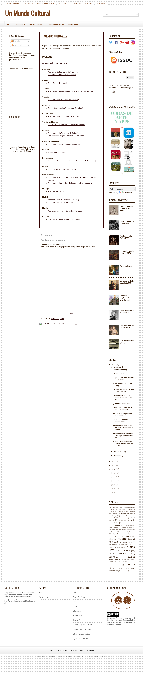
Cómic (75, 606)
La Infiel (122, 516)
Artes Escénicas (79, 597)
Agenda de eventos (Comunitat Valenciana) (64, 144)
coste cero (120, 547)
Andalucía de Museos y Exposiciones (62, 75)
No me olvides (126, 266)
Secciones (20, 24)
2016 (113, 477)
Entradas (17, 41)
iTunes (111, 561)
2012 (113, 461)
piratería (120, 568)
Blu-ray (113, 509)
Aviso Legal (63, 4)
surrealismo (124, 571)
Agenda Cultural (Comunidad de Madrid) (63, 200)
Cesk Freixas (131, 509)
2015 (113, 473)
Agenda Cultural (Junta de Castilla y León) (64, 116)
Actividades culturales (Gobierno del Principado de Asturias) (70, 91)
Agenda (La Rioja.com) (56, 191)
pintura (130, 564)
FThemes (47, 656)
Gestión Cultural (36, 24)
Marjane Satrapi (121, 518)
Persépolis (129, 525)
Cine (75, 602)
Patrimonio (77, 615)
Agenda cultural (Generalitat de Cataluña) (64, 133)
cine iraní (124, 544)
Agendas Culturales (56, 24)
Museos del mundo (125, 520)
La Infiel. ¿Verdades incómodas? (121, 421)
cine (111, 542)
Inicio (9, 24)
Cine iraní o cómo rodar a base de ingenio (123, 408)
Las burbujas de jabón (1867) (127, 327)
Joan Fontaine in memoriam (127, 312)
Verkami (132, 534)
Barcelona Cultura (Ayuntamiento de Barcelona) (66, 136)
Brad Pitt (121, 509)
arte (124, 538)
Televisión (77, 620)
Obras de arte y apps (122, 106)
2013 (113, 465)
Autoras (29, 4)
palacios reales (114, 565)
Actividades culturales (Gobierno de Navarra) (65, 219)
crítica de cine (123, 550)
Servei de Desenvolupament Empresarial (122, 529)
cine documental (125, 542)
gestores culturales (127, 559)
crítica (131, 546)
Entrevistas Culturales (82, 629)
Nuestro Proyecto (45, 4)
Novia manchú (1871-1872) (126, 237)
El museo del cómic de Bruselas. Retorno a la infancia (123, 428)
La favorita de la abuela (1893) (127, 282)
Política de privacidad (82, 4)
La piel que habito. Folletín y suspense (123, 378)
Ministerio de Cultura (54, 63)
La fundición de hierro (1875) (127, 252)
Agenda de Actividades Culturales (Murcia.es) (65, 211)
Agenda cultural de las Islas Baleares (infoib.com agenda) (70, 183)
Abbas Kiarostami (129, 507)
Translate (128, 193)
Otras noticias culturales (83, 634)
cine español (113, 544)
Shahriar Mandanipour (118, 532)
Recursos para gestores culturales (122, 414)
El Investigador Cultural (82, 625)
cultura (113, 556)
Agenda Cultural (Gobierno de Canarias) (63, 100)
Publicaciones (73, 24)
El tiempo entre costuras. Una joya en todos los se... (123, 436)
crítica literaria (118, 553)
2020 (113, 493)
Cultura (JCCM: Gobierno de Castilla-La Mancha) (66, 125)
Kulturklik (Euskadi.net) (56, 153)
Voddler (115, 536)
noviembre (118, 452)
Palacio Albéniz (119, 374)
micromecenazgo (124, 561)
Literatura (76, 611)
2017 (113, 481)
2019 (113, 489)
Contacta (101, 4)
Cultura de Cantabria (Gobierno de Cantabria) (65, 108)
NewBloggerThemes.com (97, 656)
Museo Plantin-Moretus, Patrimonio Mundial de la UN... (123, 444)
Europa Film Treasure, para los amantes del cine (122, 398)
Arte (74, 593)
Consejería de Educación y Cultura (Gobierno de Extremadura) (72, 161)
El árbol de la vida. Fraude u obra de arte (123, 390)
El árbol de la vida (122, 511)
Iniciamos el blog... (120, 370)
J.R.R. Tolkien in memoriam (127, 222)
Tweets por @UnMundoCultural (21, 68)
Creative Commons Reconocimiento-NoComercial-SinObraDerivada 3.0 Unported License (122, 622)
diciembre (118, 456)
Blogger (29, 151)
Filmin (123, 513)
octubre (117, 367)
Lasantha (68, 656)
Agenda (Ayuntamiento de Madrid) (61, 203)
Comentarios (18, 45)
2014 (113, 469)
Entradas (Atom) (57, 319)
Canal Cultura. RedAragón (58, 83)
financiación (113, 559)
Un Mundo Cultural (27, 13)
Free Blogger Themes (80, 656)
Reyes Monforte (127, 527)
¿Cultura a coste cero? (122, 404)
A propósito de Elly (115, 507)
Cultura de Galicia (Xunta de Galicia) (62, 169)
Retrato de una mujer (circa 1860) (126, 208)
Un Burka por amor (121, 534)
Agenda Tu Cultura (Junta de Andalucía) (63, 72)
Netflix (116, 523)
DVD (112, 511)
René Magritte (113, 527)
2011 (113, 365)
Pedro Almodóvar (115, 525)
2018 (113, 485)
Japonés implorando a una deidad (126, 298)
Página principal (13, 4)
